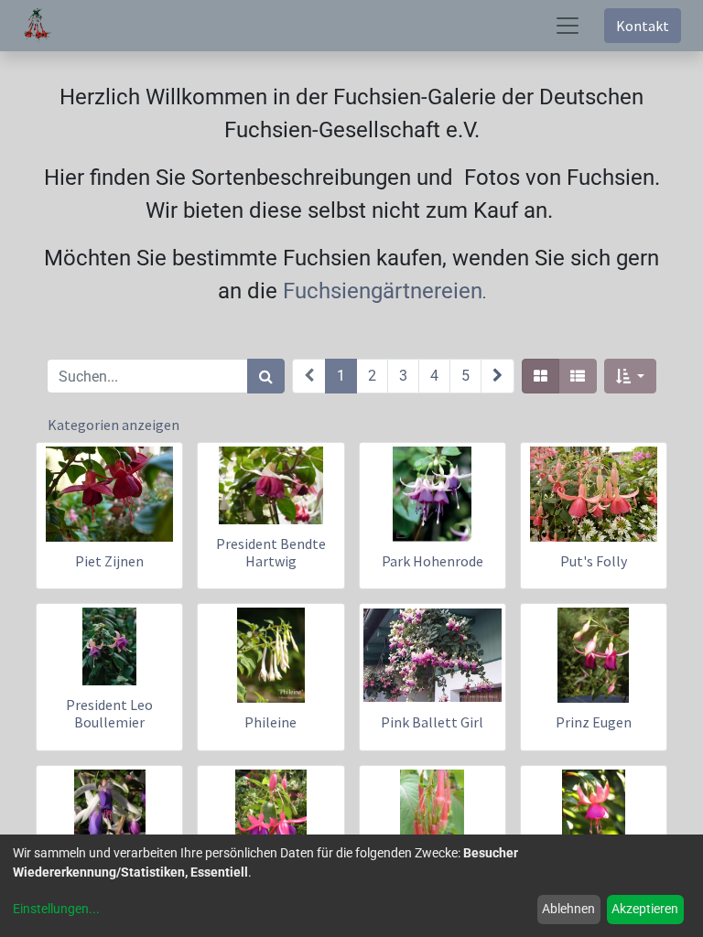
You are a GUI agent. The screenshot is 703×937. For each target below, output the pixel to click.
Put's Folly (593, 561)
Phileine (270, 722)
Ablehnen (568, 908)
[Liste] (577, 376)
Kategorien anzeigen (113, 424)
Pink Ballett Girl (432, 722)
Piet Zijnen (109, 561)
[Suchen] (266, 376)
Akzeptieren (644, 908)
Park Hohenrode (432, 561)
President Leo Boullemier (109, 713)
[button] (630, 376)
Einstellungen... (56, 908)
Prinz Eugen (594, 722)
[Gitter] (540, 376)
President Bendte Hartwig (271, 552)
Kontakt (642, 25)
